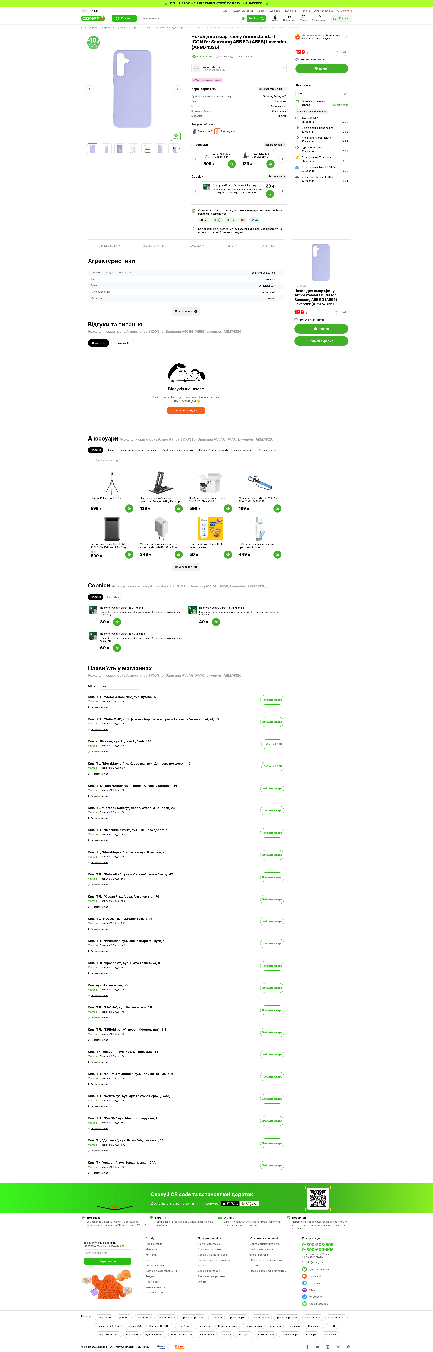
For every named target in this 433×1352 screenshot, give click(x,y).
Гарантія (255, 1265)
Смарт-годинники (108, 1334)
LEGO (332, 1326)
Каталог (127, 18)
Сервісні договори (209, 1270)
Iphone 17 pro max (193, 1317)
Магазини (261, 10)
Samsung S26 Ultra (108, 1326)
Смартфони (104, 1317)
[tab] (109, 246)
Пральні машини (227, 1326)
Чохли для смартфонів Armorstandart (185, 27)
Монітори (275, 1326)
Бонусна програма (209, 1243)
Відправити (107, 1261)
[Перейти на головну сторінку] (83, 27)
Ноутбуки (183, 1326)
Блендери (244, 1334)
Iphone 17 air (145, 1317)
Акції (225, 10)
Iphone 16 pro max (287, 1317)
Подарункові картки (242, 10)
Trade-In (305, 10)
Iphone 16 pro (261, 1317)
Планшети (294, 1326)
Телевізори (203, 1326)
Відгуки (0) (98, 343)
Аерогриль (330, 1334)
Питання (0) (123, 343)
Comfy (150, 1238)
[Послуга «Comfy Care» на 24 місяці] (206, 187)
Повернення (290, 10)
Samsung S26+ (336, 1317)
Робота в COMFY (156, 1265)
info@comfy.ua (314, 1262)
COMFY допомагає (323, 10)
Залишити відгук (186, 410)
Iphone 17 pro (167, 1317)
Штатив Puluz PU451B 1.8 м (221, 155)
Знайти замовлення (261, 1249)
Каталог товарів (155, 1287)
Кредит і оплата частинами (214, 1260)
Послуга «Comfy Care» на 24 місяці (234, 185)
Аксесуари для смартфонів (126, 27)
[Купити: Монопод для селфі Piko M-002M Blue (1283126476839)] (277, 508)
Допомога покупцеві (264, 1238)
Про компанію (154, 1243)
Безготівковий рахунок (211, 1276)
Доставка (275, 10)
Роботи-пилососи (181, 1334)
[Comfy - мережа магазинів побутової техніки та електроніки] (94, 18)
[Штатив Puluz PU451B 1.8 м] (206, 155)
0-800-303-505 (317, 1244)
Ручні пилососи (154, 1334)
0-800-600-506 (318, 1249)
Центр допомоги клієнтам (265, 1243)
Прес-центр (153, 1260)
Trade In (202, 1265)
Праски (226, 1334)
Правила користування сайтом (268, 1270)
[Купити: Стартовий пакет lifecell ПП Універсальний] (228, 555)
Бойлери (311, 1334)
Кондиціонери (290, 1334)
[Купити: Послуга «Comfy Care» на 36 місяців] (216, 622)
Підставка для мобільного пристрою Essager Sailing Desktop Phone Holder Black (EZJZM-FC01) (263, 155)
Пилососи (132, 1334)
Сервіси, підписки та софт (213, 1254)
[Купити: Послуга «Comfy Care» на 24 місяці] (117, 622)
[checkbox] (101, 460)
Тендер (150, 1276)
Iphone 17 (124, 1317)
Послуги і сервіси (209, 1238)
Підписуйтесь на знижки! (100, 1242)
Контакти (151, 1254)
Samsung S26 (312, 1317)
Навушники (314, 1326)
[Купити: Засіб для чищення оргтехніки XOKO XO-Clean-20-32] (228, 508)
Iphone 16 (216, 1317)
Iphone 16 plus (238, 1317)
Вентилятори (266, 1334)
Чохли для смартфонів (153, 27)
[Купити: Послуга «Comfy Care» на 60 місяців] (117, 648)
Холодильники (253, 1326)
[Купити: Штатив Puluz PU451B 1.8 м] (129, 508)
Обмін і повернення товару (266, 1260)
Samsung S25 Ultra (159, 1326)
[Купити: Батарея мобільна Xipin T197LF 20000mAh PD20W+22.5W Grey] (129, 555)
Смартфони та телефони (97, 27)
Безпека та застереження (161, 1270)
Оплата (202, 1281)
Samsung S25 (134, 1326)
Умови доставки (259, 1254)
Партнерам (152, 1281)
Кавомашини (207, 1334)
